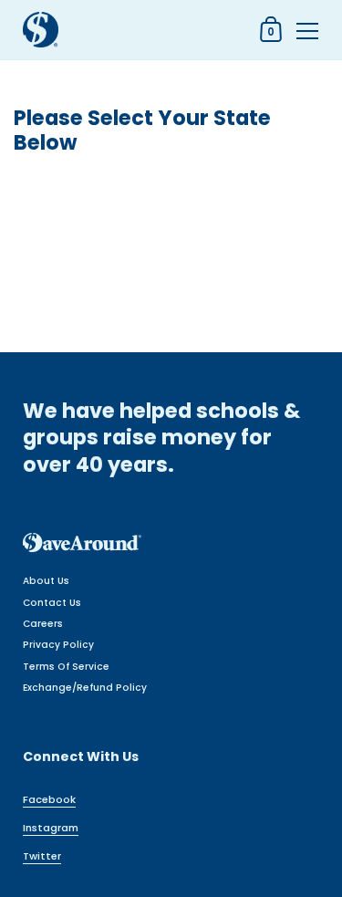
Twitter (42, 856)
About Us (46, 581)
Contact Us (52, 603)
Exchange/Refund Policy (85, 687)
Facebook (49, 799)
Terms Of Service (66, 666)
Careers (43, 624)
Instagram (50, 827)
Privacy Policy (58, 645)
